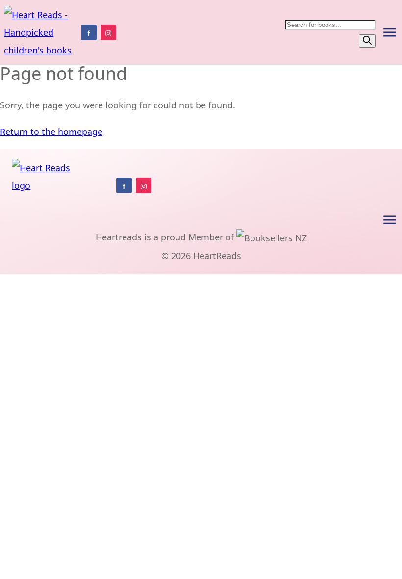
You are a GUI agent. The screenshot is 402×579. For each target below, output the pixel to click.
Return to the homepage (51, 131)
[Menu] (389, 32)
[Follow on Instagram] (108, 32)
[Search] (367, 41)
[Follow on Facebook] (89, 32)
